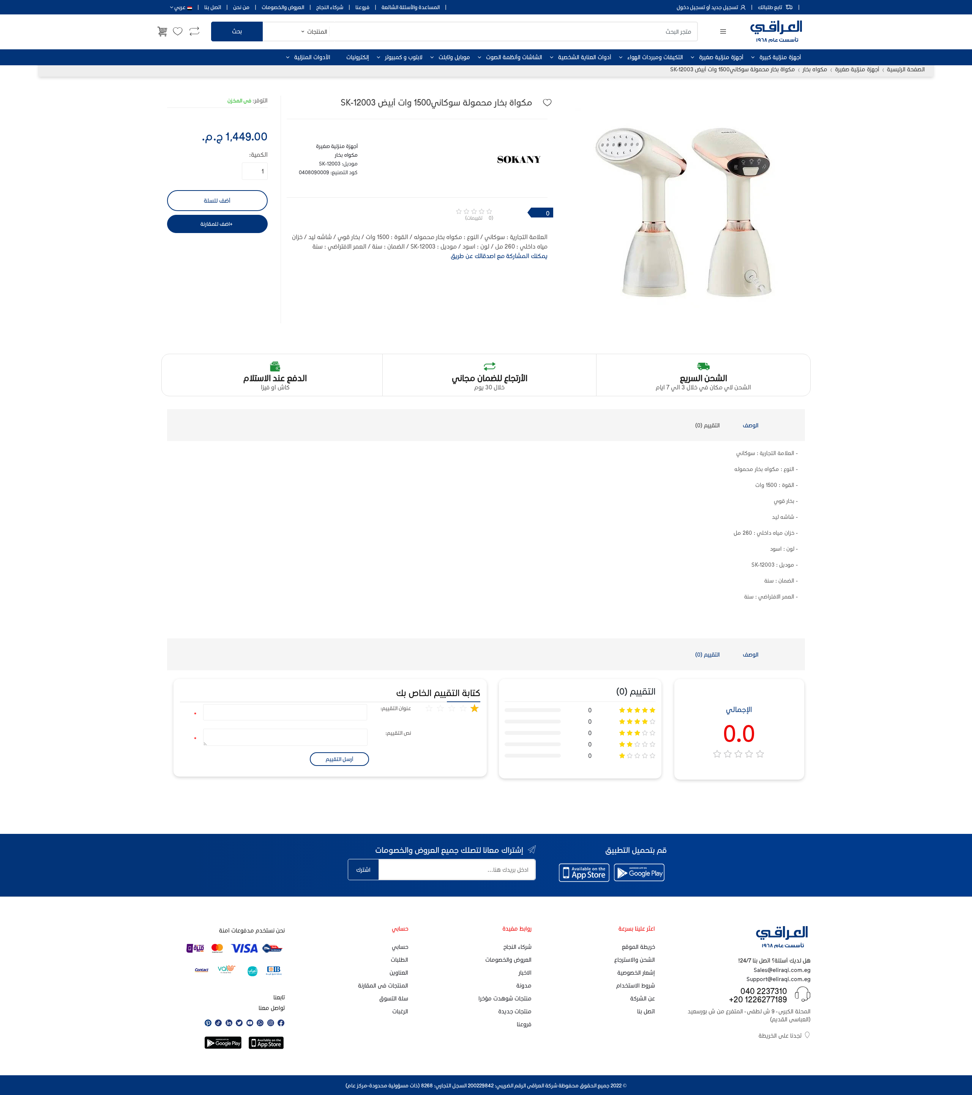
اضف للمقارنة (215, 224)
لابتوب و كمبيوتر (404, 57)
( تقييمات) (479, 218)
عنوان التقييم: (395, 708)
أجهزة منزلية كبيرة (780, 57)
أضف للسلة (217, 200)
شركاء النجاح (329, 7)
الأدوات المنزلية (312, 57)
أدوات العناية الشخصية (584, 57)
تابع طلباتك (770, 7)
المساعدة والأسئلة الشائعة (411, 7)
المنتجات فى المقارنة (383, 985)
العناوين (399, 972)
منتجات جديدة (515, 1011)
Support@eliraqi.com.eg (778, 978)
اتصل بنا (212, 7)
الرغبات (400, 1011)
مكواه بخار (815, 69)
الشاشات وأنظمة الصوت (514, 57)
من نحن (241, 7)
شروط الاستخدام (635, 985)
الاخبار (525, 972)
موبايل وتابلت (454, 57)
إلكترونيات (357, 57)
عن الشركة (642, 998)
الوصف (751, 425)
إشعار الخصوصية (636, 972)
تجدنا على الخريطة (780, 1035)
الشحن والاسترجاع (634, 959)
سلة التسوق (393, 998)
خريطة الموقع (638, 946)
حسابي (400, 946)
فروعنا (362, 7)
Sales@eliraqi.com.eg (782, 969)
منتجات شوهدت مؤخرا (505, 998)
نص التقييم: (398, 732)
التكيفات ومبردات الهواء (655, 57)
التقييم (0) (707, 425)
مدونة (524, 985)
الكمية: (258, 154)
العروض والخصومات (283, 7)
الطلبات (399, 959)
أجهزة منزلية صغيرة (721, 57)
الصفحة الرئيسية (906, 69)
